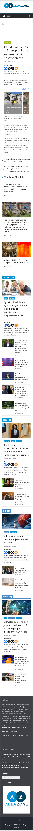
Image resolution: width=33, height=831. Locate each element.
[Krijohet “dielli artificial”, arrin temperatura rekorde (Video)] (16, 243)
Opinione (6, 441)
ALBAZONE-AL (12, 735)
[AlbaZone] (4, 15)
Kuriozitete (7, 42)
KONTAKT (5, 732)
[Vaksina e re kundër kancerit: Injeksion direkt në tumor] (16, 521)
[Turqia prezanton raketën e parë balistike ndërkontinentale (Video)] (8, 680)
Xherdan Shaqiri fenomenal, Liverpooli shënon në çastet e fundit (17, 160)
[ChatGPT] (12, 68)
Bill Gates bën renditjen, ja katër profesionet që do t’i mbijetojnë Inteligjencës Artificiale (16, 626)
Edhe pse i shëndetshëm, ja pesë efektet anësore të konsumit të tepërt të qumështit (22, 583)
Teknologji (12, 618)
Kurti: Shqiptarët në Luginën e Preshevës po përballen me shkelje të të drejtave (21, 376)
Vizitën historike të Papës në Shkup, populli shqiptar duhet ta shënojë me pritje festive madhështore (16, 169)
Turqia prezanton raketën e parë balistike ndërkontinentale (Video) (20, 678)
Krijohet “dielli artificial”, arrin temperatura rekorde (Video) (16, 261)
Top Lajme (12, 298)
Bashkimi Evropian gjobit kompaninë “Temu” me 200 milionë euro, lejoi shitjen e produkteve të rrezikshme (22, 662)
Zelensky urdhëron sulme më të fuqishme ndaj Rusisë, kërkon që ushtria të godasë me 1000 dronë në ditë (22, 407)
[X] (9, 68)
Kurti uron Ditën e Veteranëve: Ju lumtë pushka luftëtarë (21, 570)
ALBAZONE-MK (23, 735)
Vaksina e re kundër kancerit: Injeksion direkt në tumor (16, 539)
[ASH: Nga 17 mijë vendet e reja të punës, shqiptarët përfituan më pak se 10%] (8, 364)
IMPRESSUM (14, 732)
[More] (16, 68)
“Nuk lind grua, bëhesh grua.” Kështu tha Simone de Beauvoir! (22, 483)
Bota (5, 618)
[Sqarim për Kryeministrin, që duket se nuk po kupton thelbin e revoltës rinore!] (16, 430)
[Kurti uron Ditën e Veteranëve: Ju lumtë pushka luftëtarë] (8, 571)
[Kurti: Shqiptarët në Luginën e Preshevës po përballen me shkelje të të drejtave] (8, 378)
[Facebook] (5, 68)
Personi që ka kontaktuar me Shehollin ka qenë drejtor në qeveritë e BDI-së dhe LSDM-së (21, 391)
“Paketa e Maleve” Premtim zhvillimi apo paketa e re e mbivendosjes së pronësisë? (22, 498)
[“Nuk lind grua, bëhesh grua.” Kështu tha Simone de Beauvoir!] (8, 484)
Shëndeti (6, 532)
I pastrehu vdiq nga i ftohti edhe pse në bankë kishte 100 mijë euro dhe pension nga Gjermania (16, 188)
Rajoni (5, 298)
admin (14, 62)
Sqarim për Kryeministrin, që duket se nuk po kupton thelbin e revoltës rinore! (16, 450)
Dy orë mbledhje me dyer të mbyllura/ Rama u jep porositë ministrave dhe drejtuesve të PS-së (16, 309)
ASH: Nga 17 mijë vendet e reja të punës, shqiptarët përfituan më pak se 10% (22, 363)
